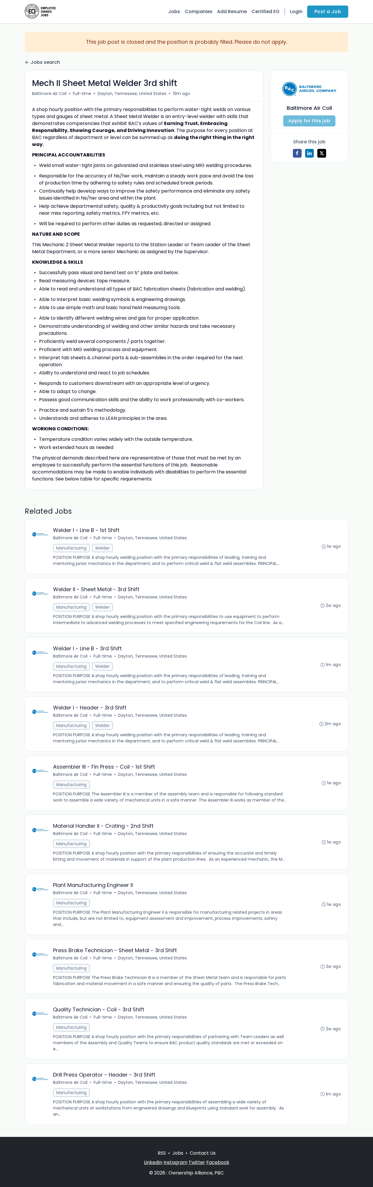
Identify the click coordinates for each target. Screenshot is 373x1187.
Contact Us (203, 1153)
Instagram (175, 1162)
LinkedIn (153, 1162)
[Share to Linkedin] (309, 153)
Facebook (217, 1162)
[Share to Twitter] (321, 153)
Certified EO (265, 11)
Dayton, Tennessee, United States (132, 93)
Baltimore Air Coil (49, 93)
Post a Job (327, 11)
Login (296, 11)
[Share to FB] (297, 153)
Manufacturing (71, 548)
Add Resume (232, 11)
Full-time (82, 93)
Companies (198, 11)
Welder (102, 548)
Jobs (174, 11)
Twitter (197, 1162)
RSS (162, 1153)
